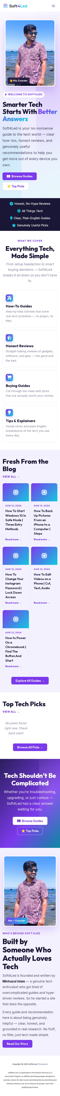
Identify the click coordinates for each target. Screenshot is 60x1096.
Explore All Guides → (30, 681)
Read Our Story (17, 1044)
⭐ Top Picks (15, 186)
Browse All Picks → (30, 747)
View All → (11, 476)
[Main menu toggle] (53, 6)
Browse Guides (22, 176)
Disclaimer (43, 1064)
